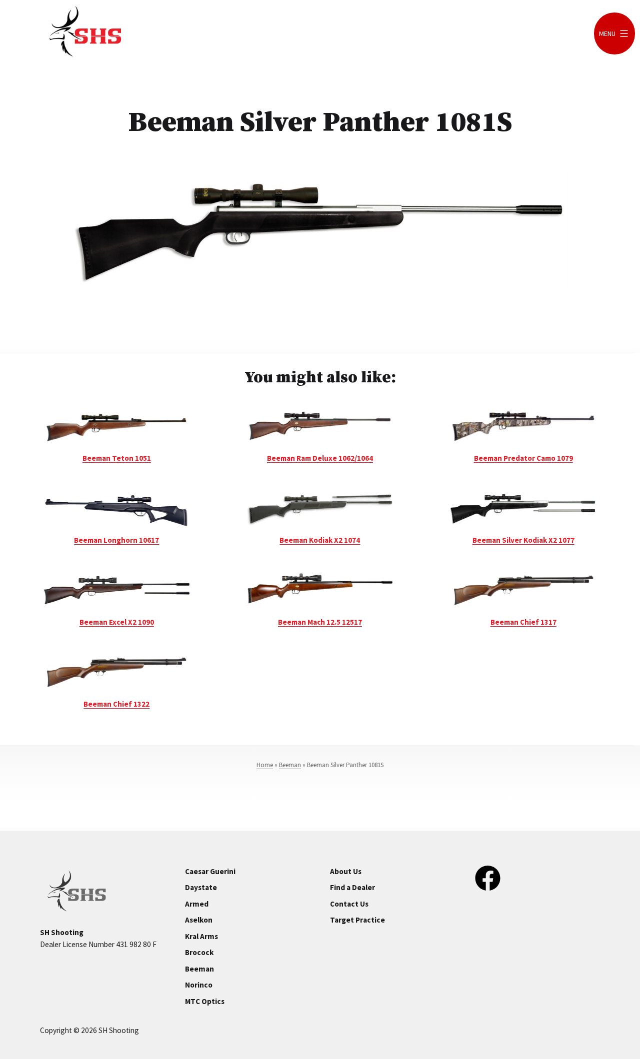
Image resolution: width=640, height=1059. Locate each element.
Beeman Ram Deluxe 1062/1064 (320, 458)
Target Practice (357, 920)
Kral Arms (201, 936)
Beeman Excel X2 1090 (117, 622)
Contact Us (349, 904)
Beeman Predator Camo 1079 (523, 458)
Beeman (290, 765)
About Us (346, 871)
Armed (196, 904)
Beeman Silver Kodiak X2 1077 (523, 540)
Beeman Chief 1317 (523, 622)
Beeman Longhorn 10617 (116, 540)
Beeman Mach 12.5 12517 (320, 622)
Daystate (201, 887)
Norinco (198, 985)
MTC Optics (204, 1001)
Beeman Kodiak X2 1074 (320, 540)
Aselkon (198, 920)
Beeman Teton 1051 (116, 458)
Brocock (199, 952)
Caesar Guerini (210, 871)
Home (264, 765)
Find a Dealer (352, 887)
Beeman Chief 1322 (117, 704)
